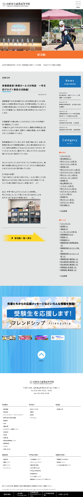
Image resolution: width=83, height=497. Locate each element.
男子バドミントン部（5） (68, 189)
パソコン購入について (35, 476)
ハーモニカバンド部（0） (68, 232)
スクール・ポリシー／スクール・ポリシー (13, 415)
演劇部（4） (64, 229)
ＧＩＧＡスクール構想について (10, 429)
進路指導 (5, 455)
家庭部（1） (64, 237)
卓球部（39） (64, 167)
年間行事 (5, 438)
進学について (6, 465)
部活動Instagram (22, 494)
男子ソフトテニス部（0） (68, 161)
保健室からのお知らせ (62, 459)
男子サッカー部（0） (67, 200)
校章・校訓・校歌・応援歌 (9, 418)
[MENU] (78, 3)
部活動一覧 (60, 409)
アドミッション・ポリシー (36, 462)
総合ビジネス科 (34, 409)
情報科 (32, 412)
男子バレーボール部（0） (69, 175)
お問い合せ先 (6, 449)
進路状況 (5, 459)
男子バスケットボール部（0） (70, 170)
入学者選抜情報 (49, 494)
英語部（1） (64, 226)
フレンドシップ (7, 468)
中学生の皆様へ (34, 455)
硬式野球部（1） (66, 159)
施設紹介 (5, 420)
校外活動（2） (65, 205)
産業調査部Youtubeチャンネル (36, 494)
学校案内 (5, 405)
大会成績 (63, 211)
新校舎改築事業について (9, 440)
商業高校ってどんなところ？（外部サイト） (40, 479)
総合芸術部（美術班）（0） (69, 262)
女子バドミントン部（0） (68, 191)
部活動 (58, 405)
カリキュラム (33, 418)
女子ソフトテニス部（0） (68, 164)
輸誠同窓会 (6, 443)
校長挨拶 (5, 412)
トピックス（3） (65, 224)
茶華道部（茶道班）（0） (68, 267)
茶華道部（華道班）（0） (68, 270)
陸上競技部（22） (66, 183)
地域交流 (5, 432)
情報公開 (5, 426)
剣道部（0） (64, 197)
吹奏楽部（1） (65, 240)
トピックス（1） (65, 156)
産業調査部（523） (67, 234)
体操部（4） (64, 180)
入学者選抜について (35, 459)
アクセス (5, 446)
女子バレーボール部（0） (69, 178)
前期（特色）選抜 (34, 465)
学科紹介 (32, 405)
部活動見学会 (33, 473)
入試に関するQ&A (35, 468)
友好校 (5, 435)
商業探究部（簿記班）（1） (69, 259)
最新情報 (5, 409)
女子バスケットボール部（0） (70, 172)
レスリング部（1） (66, 194)
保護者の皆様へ (60, 455)
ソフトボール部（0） (67, 186)
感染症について (61, 462)
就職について (6, 462)
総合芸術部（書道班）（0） (69, 264)
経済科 (32, 415)
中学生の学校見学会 (35, 471)
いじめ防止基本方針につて (64, 465)
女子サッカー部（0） (67, 202)
